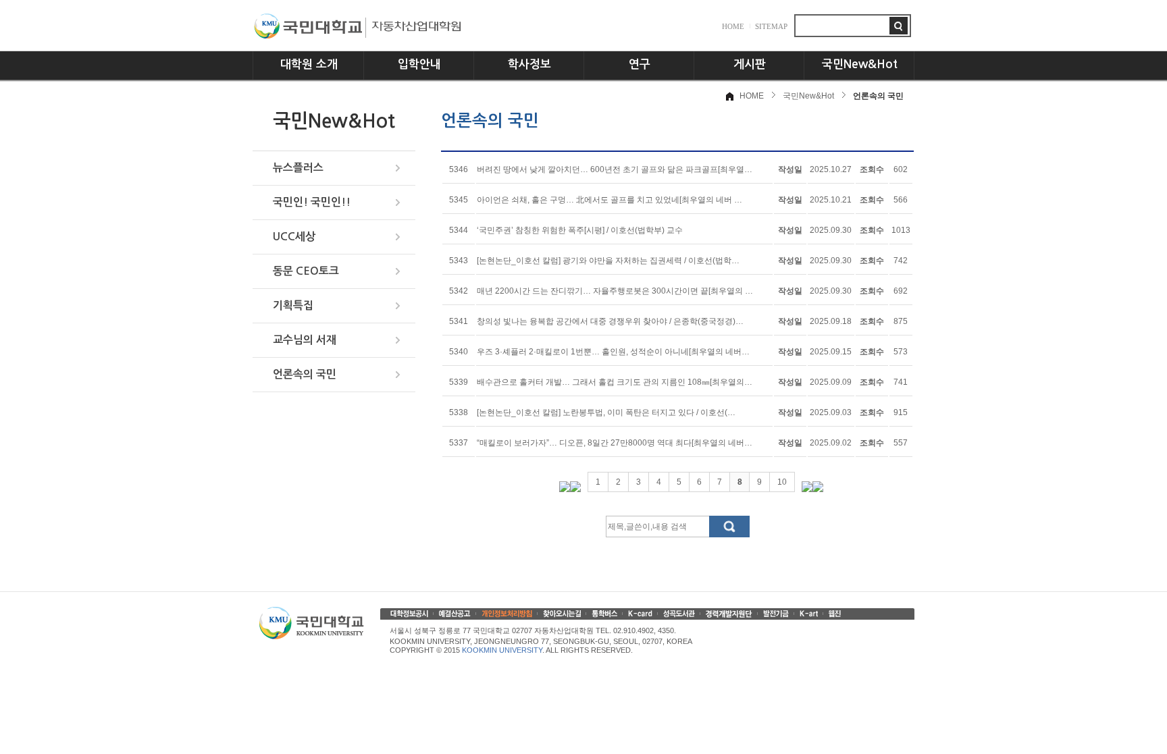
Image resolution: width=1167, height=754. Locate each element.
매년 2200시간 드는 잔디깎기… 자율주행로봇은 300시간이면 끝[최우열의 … (615, 291)
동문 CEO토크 (306, 271)
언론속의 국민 (304, 374)
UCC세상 (294, 237)
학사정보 (529, 64)
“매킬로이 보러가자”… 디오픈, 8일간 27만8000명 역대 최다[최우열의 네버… (614, 443)
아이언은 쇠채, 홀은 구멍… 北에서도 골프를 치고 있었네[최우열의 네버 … (609, 200)
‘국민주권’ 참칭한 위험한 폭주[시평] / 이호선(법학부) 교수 (580, 230)
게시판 (749, 64)
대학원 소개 (309, 64)
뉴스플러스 (298, 168)
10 (782, 482)
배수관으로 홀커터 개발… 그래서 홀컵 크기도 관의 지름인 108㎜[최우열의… (614, 382)
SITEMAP (771, 26)
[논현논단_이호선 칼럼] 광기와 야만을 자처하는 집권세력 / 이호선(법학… (608, 260)
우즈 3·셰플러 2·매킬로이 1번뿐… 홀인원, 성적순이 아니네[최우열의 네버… (613, 351)
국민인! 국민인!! (312, 202)
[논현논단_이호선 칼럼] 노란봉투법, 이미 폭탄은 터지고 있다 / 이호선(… (606, 412)
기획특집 (293, 305)
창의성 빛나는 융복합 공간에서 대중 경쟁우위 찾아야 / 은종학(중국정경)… (610, 321)
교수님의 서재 (304, 340)
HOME (733, 26)
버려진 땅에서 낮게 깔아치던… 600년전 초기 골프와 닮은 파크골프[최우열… (614, 169)
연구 (639, 64)
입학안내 (419, 64)
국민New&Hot (860, 64)
